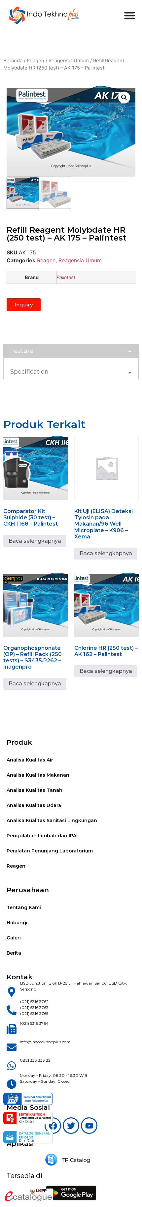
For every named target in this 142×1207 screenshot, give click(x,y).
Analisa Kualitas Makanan (38, 775)
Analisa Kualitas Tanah (34, 790)
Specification (29, 371)
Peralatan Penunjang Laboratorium (50, 851)
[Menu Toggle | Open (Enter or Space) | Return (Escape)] (129, 15)
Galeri (14, 938)
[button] (124, 97)
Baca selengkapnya (35, 541)
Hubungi (17, 923)
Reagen (35, 61)
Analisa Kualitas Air (30, 760)
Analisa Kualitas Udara (34, 805)
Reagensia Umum (69, 61)
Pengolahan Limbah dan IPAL (43, 836)
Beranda (12, 61)
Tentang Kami (24, 907)
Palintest (65, 277)
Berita (14, 953)
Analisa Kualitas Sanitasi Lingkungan (52, 820)
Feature (21, 351)
